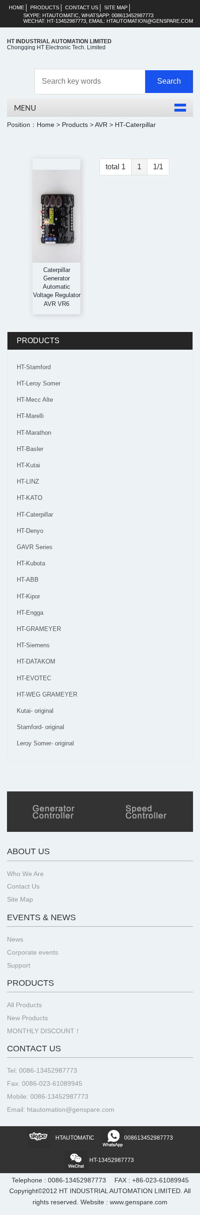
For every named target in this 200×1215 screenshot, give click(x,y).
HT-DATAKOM (36, 661)
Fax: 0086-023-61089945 (44, 1083)
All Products (24, 1005)
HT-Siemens (33, 645)
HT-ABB (28, 579)
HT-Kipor (28, 596)
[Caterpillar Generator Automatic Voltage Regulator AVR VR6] (56, 216)
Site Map (20, 899)
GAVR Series (35, 547)
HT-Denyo (30, 530)
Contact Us (23, 886)
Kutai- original (35, 710)
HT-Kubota (31, 563)
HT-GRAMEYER (39, 628)
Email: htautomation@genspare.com (60, 1109)
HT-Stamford (34, 367)
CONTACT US (81, 7)
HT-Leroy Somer (38, 383)
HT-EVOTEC (34, 678)
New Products (27, 1018)
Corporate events (32, 952)
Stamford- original (40, 727)
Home (45, 124)
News (15, 939)
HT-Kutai (28, 465)
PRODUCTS (44, 7)
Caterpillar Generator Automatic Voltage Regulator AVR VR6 (56, 286)
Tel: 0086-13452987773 (42, 1070)
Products (75, 124)
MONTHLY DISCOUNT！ (44, 1031)
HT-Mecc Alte (35, 399)
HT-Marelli (30, 415)
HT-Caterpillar (135, 124)
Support (18, 965)
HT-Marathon (34, 432)
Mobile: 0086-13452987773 (47, 1096)
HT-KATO (29, 497)
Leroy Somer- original (45, 743)
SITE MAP (115, 7)
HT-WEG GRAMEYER (47, 694)
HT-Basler (30, 448)
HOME (16, 7)
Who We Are (25, 873)
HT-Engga (30, 612)
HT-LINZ (28, 481)
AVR (101, 124)
